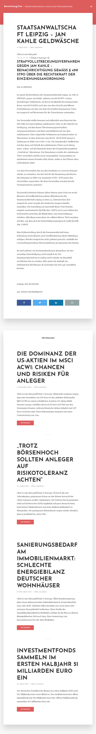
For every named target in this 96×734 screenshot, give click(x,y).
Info (50, 6)
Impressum (69, 6)
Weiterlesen (25, 423)
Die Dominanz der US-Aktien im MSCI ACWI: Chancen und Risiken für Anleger (47, 367)
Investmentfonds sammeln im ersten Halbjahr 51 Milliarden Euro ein (47, 664)
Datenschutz (82, 6)
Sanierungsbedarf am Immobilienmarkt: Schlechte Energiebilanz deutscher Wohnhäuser (47, 565)
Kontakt (58, 6)
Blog (42, 6)
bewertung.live (13, 6)
